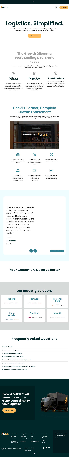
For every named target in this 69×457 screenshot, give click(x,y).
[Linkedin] (43, 448)
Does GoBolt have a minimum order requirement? (17, 360)
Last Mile (13, 436)
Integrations (24, 434)
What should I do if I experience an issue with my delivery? (20, 366)
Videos (43, 442)
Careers (33, 439)
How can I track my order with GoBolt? (14, 363)
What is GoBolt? (8, 347)
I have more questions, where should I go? (15, 369)
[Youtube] (49, 448)
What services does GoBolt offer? (13, 353)
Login (56, 438)
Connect (13, 439)
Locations (23, 441)
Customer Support (60, 435)
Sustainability (24, 439)
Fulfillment (14, 434)
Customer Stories (44, 437)
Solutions (23, 436)
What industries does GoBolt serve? (13, 356)
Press (43, 440)
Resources (44, 434)
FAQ (32, 436)
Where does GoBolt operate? (12, 350)
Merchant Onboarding (14, 442)
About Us (33, 434)
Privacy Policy (27, 450)
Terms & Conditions (29, 448)
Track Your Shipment (61, 433)
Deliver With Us (35, 441)
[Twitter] (46, 448)
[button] (33, 2)
